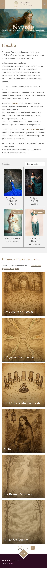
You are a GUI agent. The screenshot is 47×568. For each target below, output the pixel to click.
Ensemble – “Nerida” (34, 239)
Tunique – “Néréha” (34, 199)
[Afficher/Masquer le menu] (2, 4)
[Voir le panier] (44, 4)
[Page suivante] (33, 548)
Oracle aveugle (33, 129)
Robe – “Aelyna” (12, 238)
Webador (11, 563)
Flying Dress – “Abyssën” (13, 199)
